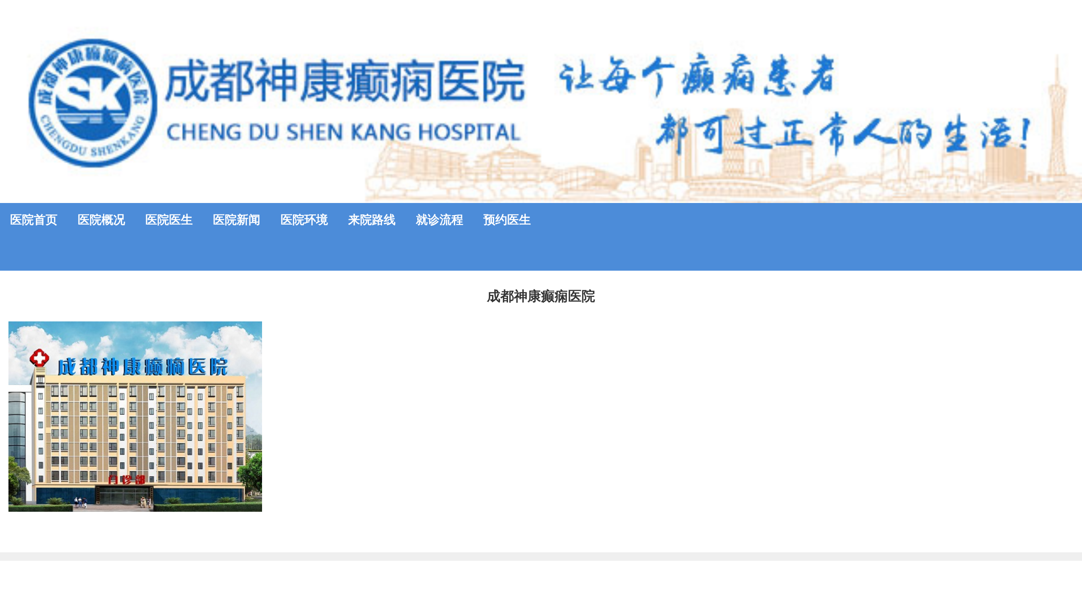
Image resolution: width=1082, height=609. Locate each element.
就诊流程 (439, 219)
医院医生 (169, 219)
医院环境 (304, 219)
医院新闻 (236, 219)
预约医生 (507, 219)
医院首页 (33, 219)
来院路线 (372, 219)
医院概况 (101, 219)
